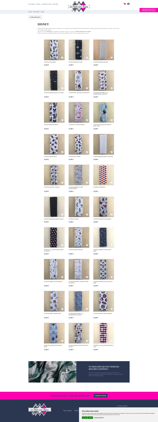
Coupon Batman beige (51, 124)
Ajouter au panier (62, 57)
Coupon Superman (99, 187)
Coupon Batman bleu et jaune (54, 92)
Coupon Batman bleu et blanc (103, 156)
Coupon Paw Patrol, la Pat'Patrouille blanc (100, 93)
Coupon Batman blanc (100, 62)
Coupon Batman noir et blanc (54, 219)
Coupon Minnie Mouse (76, 249)
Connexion (128, 4)
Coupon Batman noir (75, 62)
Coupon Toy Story (74, 156)
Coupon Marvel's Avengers (102, 219)
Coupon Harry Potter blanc (53, 281)
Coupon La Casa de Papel (77, 124)
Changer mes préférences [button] (99, 417)
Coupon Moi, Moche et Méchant (79, 92)
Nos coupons (31, 4)
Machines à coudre (46, 4)
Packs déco (55, 4)
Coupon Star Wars (50, 62)
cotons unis (49, 31)
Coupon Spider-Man (50, 156)
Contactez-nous (100, 395)
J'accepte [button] (84, 417)
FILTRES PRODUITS (35, 17)
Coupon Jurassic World (52, 187)
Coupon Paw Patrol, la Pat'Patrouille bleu (76, 314)
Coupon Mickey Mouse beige (102, 313)
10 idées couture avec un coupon (83, 31)
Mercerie (38, 4)
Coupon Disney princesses (52, 313)
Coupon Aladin (73, 219)
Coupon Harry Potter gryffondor (76, 187)
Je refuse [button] (90, 417)
